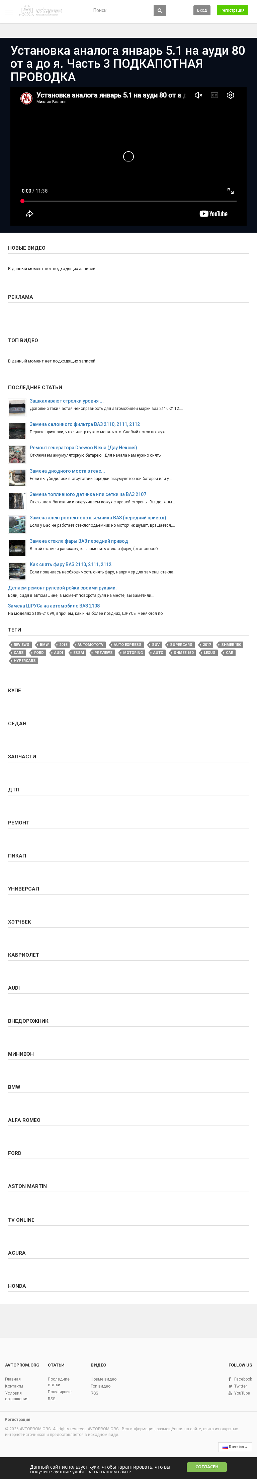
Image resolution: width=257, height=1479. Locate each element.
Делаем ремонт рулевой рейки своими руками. (62, 587)
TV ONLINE (21, 1220)
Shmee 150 (231, 645)
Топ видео (23, 340)
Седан (17, 724)
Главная (13, 1379)
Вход (202, 10)
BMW (14, 1087)
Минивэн (21, 1054)
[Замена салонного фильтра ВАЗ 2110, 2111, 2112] (19, 431)
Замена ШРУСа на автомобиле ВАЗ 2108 (54, 605)
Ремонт (18, 823)
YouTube (242, 1393)
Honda (17, 1286)
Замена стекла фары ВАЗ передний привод (79, 541)
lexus (210, 653)
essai (78, 653)
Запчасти (22, 757)
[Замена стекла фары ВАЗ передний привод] (19, 548)
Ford (39, 653)
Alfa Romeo (24, 1120)
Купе (14, 691)
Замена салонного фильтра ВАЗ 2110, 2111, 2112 (85, 424)
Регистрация (233, 10)
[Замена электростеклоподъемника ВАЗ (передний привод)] (19, 524)
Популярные (60, 1392)
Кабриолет (23, 955)
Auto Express (128, 645)
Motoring (133, 653)
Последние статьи (35, 388)
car (229, 653)
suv (156, 645)
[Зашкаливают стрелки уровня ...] (19, 408)
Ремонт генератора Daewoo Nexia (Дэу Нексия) (83, 447)
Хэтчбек (19, 922)
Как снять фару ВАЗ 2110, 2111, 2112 (70, 564)
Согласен (207, 1467)
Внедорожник (28, 1021)
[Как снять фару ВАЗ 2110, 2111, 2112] (19, 571)
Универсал (23, 889)
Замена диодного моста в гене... (67, 471)
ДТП (13, 790)
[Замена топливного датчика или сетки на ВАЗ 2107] (19, 501)
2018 (63, 645)
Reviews (21, 645)
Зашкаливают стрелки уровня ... (67, 401)
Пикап (17, 856)
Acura (17, 1253)
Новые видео (27, 248)
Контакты (14, 1386)
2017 (207, 645)
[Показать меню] (9, 12)
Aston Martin (27, 1186)
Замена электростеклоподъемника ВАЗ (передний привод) (98, 517)
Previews (103, 653)
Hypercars (25, 661)
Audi (14, 988)
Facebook (243, 1379)
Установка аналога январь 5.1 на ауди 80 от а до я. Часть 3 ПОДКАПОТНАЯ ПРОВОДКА (127, 64)
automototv (90, 645)
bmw (44, 645)
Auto (158, 653)
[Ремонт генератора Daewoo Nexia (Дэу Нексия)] (19, 454)
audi (58, 653)
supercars (181, 645)
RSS (51, 1399)
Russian (236, 1447)
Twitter (240, 1386)
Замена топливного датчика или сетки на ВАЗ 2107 (88, 494)
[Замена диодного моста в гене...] (19, 478)
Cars (19, 653)
